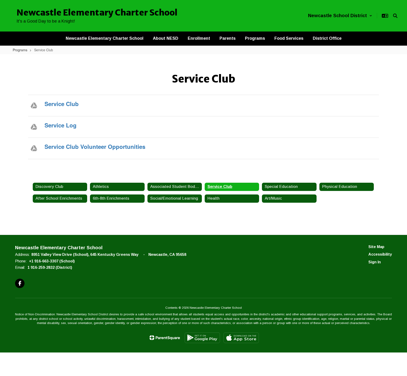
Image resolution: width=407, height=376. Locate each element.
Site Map (376, 247)
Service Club (62, 104)
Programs (20, 49)
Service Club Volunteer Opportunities (95, 146)
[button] (340, 15)
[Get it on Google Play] (202, 337)
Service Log (61, 125)
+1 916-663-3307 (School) (52, 261)
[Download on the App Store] (241, 337)
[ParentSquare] (164, 337)
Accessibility (380, 254)
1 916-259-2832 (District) (50, 267)
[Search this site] (395, 15)
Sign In (374, 262)
